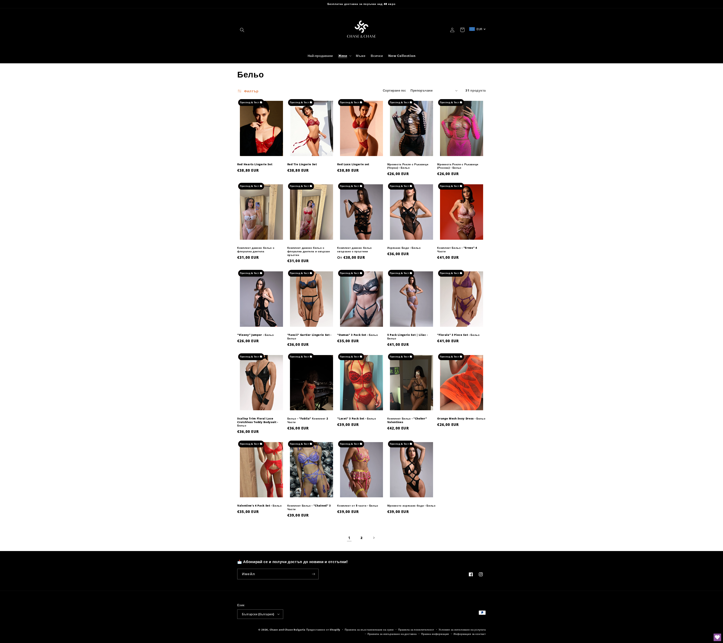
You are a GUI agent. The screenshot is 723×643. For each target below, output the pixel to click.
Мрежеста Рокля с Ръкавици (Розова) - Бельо (457, 166)
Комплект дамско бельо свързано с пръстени (354, 249)
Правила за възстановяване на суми (369, 629)
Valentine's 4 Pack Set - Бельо (259, 505)
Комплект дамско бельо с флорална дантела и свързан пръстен (308, 251)
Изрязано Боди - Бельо (404, 248)
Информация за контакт (470, 634)
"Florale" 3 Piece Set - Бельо (458, 335)
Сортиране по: (394, 90)
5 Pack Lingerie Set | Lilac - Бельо (407, 336)
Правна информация (435, 634)
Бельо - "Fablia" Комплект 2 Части (307, 420)
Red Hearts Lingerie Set (254, 164)
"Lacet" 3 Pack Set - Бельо (356, 418)
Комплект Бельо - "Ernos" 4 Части (457, 249)
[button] (242, 30)
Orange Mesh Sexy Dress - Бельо (461, 418)
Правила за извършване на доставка (392, 634)
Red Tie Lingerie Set (302, 164)
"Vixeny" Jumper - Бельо (255, 335)
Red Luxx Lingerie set (353, 164)
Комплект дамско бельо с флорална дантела (255, 249)
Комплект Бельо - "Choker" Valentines (407, 420)
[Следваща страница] (374, 538)
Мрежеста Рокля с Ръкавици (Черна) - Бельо (408, 166)
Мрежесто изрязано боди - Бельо (411, 505)
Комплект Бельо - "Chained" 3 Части (309, 507)
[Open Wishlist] (717, 637)
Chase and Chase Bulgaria (287, 629)
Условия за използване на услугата (462, 629)
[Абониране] (313, 574)
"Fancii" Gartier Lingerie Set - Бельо (309, 336)
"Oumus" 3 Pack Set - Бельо (357, 335)
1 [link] (349, 537)
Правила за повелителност (416, 629)
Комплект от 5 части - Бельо (357, 505)
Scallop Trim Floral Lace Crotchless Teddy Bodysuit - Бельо (257, 422)
